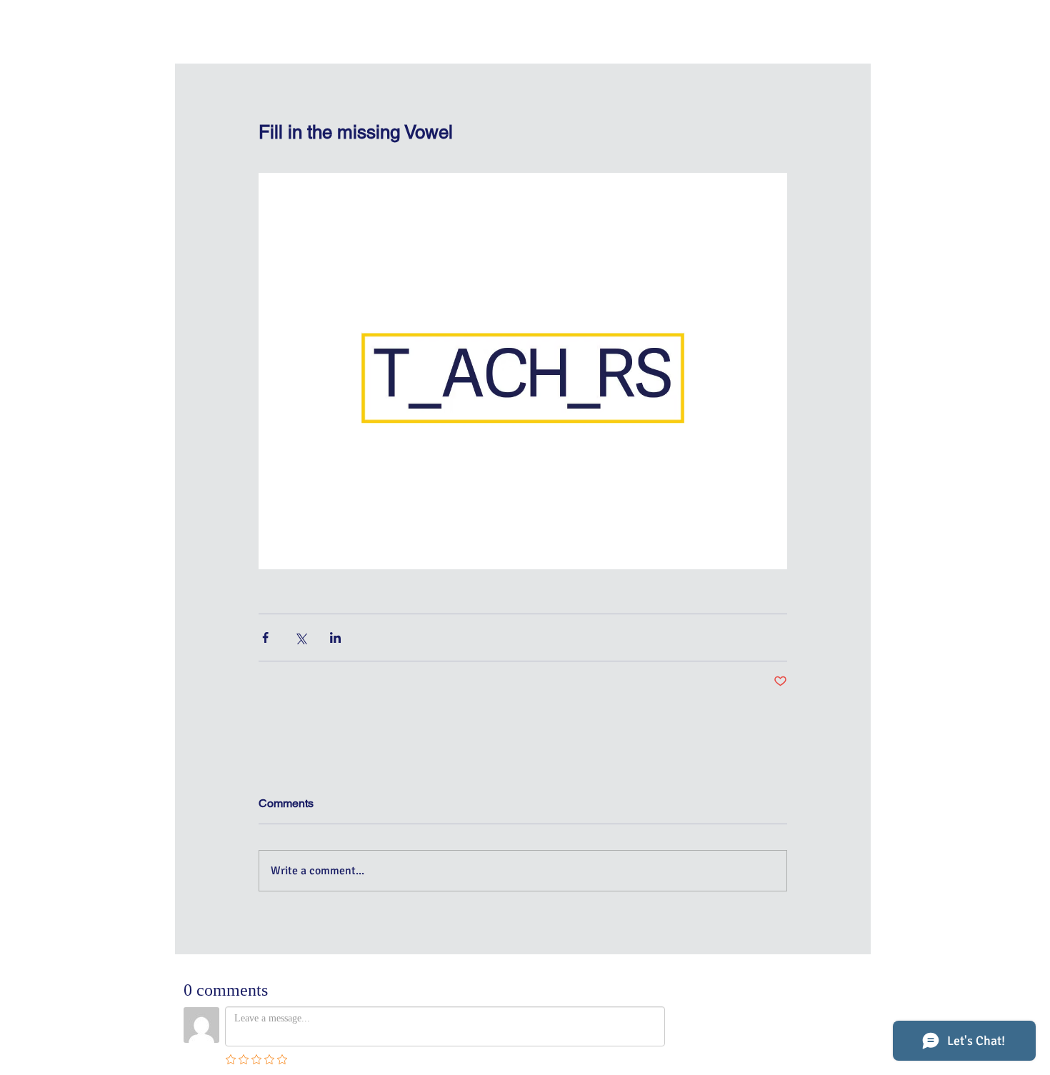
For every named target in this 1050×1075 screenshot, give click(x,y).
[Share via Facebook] (265, 637)
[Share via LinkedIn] (335, 637)
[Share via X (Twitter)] (300, 637)
